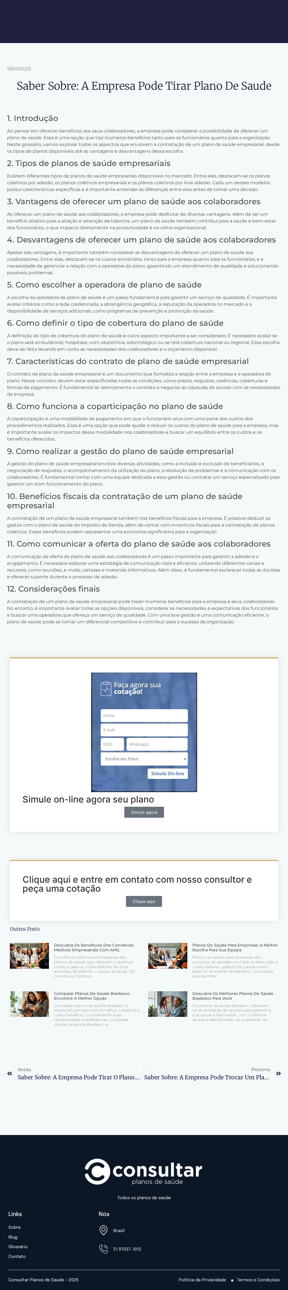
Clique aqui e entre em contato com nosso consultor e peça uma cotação (137, 884)
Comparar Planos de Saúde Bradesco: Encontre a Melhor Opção (92, 996)
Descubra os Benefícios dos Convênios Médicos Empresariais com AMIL (94, 947)
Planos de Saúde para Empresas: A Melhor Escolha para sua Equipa (235, 947)
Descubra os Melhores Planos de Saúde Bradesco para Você (232, 996)
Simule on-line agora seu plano (88, 799)
